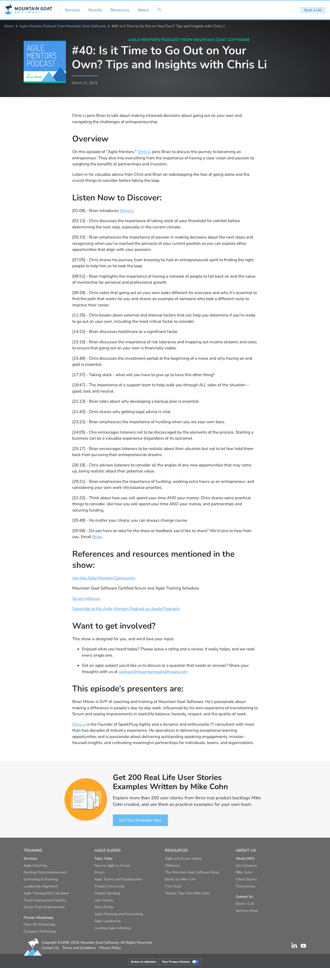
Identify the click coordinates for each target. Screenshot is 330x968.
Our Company (246, 865)
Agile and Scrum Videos (183, 858)
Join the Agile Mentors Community (103, 578)
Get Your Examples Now (140, 820)
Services (72, 10)
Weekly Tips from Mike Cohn (187, 893)
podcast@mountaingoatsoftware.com (153, 671)
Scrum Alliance (86, 598)
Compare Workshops (40, 931)
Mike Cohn (244, 872)
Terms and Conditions (79, 947)
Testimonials (245, 886)
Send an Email (247, 910)
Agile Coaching (35, 865)
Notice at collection (143, 961)
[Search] (159, 10)
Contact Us (50, 947)
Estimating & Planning (41, 879)
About (143, 10)
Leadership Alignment (41, 886)
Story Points (103, 907)
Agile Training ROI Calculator (46, 893)
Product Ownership (109, 886)
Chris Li (144, 151)
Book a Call (313, 10)
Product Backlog (107, 893)
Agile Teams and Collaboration (118, 879)
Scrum (99, 872)
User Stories (104, 900)
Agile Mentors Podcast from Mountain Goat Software (62, 26)
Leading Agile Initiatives (112, 928)
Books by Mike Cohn (180, 879)
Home (9, 26)
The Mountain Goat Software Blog (192, 872)
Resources (119, 10)
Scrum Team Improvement (44, 907)
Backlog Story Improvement (45, 872)
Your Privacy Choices (176, 961)
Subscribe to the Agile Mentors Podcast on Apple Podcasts (126, 608)
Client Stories (246, 879)
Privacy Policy (110, 947)
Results (95, 10)
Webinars (172, 865)
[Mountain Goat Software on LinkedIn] (294, 945)
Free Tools (173, 886)
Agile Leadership (107, 921)
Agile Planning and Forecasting (118, 914)
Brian (97, 537)
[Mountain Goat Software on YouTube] (303, 945)
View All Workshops (40, 924)
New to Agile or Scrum (112, 865)
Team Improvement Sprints (45, 900)
